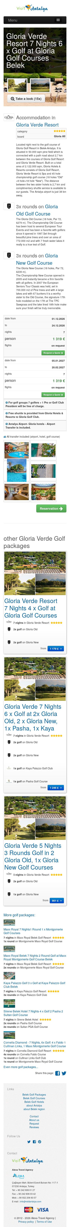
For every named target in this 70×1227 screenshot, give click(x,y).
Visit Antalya (35, 8)
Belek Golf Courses (34, 1098)
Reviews (34, 1127)
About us (34, 1120)
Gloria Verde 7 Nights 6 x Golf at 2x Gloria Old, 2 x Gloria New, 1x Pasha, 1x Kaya (32, 717)
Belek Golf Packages (34, 1094)
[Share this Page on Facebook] (57, 1073)
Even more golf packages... (21, 1067)
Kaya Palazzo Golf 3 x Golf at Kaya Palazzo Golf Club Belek (34, 985)
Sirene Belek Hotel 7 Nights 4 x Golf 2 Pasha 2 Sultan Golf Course (33, 1013)
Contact (34, 1116)
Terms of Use (44, 1221)
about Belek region (34, 1109)
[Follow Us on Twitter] (29, 1141)
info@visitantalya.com (30, 1201)
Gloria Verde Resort (37, 124)
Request (34, 1123)
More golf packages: (19, 914)
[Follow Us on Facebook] (34, 1141)
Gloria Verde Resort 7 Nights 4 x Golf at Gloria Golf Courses (30, 607)
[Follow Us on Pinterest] (39, 1141)
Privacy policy (26, 1221)
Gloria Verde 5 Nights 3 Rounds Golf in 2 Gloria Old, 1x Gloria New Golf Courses (32, 856)
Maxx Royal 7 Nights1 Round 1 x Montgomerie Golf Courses (33, 931)
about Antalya (34, 1105)
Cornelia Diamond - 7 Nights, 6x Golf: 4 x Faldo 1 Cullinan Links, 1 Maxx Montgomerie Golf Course (35, 1044)
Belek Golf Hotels (34, 1102)
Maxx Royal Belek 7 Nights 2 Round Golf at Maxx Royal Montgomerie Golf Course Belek (35, 957)
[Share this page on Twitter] (63, 1073)
